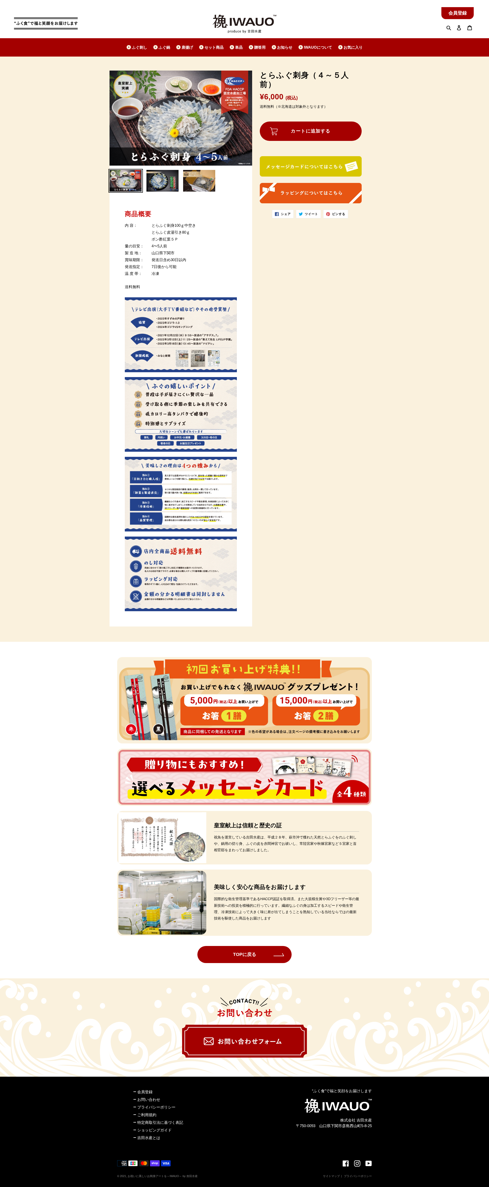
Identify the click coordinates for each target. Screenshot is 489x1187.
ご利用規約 (146, 1115)
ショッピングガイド (154, 1130)
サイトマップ (331, 1176)
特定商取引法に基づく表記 (160, 1122)
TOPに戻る (244, 954)
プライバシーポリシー (156, 1107)
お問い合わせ (148, 1099)
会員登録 (458, 13)
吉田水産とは (148, 1138)
